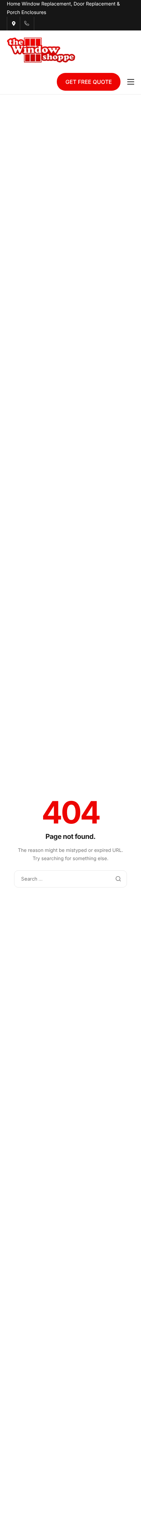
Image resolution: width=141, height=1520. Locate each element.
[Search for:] (70, 878)
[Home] (41, 49)
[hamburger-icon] (130, 82)
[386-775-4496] (26, 23)
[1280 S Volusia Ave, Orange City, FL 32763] (14, 23)
